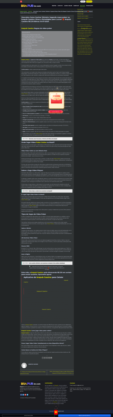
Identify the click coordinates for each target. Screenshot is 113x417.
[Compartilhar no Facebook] (43, 358)
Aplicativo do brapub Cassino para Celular (32, 51)
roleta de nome (87, 51)
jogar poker (88, 38)
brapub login (80, 11)
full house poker (86, 36)
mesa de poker (89, 42)
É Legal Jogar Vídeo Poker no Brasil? (33, 40)
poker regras (87, 48)
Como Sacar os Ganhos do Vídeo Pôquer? (35, 55)
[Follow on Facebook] (21, 395)
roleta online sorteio (88, 52)
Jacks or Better (28, 43)
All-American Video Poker (31, 45)
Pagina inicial (23, 11)
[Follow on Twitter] (23, 395)
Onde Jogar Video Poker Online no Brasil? (33, 36)
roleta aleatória (82, 51)
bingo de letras (80, 24)
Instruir (82, 5)
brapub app (80, 9)
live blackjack (82, 40)
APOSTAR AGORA (28, 415)
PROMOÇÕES (89, 5)
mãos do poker (80, 43)
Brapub (54, 5)
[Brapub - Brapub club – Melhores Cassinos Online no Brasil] (31, 5)
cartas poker (86, 32)
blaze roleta (79, 28)
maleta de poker (88, 40)
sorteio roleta (83, 54)
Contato (22, 397)
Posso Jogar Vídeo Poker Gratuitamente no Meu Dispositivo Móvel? (41, 54)
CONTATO (60, 5)
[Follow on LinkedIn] (27, 395)
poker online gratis (81, 48)
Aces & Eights (28, 48)
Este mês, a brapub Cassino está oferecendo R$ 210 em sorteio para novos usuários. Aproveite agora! (46, 49)
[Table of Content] (71, 33)
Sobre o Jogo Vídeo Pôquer (29, 39)
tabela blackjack (88, 54)
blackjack (84, 24)
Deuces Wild (28, 46)
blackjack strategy (88, 26)
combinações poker (88, 35)
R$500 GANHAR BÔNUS (84, 415)
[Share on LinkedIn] (51, 358)
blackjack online (82, 26)
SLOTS (78, 54)
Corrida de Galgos (80, 36)
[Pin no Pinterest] (49, 358)
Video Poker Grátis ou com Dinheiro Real (34, 37)
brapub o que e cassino (82, 16)
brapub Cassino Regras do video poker (32, 34)
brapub (84, 28)
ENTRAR (83, 1)
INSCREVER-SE (89, 1)
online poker (86, 43)
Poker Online (24, 93)
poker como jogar (83, 46)
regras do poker (87, 49)
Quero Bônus (55, 111)
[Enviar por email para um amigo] (47, 358)
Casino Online (68, 5)
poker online (89, 46)
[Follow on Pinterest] (25, 395)
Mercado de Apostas (83, 42)
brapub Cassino (27, 28)
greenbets (81, 39)
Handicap (76, 5)
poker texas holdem (82, 49)
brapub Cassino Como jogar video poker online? (36, 52)
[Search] (21, 2)
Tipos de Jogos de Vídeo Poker (30, 42)
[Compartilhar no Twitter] (45, 358)
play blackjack (83, 45)
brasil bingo (82, 32)
